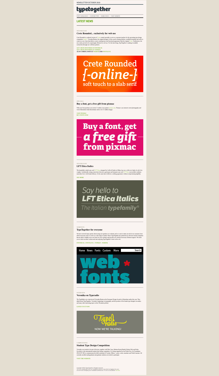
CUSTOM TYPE (94, 16)
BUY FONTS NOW (82, 115)
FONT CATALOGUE (82, 16)
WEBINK (96, 51)
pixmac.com (112, 108)
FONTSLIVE (107, 51)
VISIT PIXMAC (82, 113)
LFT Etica (97, 170)
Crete (98, 37)
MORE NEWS (105, 16)
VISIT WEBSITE (115, 16)
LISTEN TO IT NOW (83, 306)
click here (117, 370)
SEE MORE (80, 177)
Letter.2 (85, 39)
